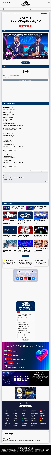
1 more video (25, 62)
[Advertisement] (25, 92)
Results (16, 9)
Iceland (24, 410)
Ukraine (42, 420)
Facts (49, 9)
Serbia (33, 425)
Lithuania (25, 418)
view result (25, 339)
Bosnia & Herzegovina (8, 423)
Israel (24, 413)
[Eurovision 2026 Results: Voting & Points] (16, 378)
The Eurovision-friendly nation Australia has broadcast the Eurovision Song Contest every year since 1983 (21, 439)
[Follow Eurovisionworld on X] (5, 2)
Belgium (6, 422)
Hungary (15, 427)
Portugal (34, 418)
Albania (6, 410)
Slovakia (43, 410)
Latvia (24, 416)
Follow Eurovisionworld (26, 272)
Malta (24, 422)
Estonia (15, 416)
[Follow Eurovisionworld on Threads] (7, 2)
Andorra (6, 411)
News (8, 9)
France (15, 420)
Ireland (24, 411)
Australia (7, 415)
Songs (24, 9)
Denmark (16, 415)
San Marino (34, 423)
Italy (24, 415)
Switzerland (43, 416)
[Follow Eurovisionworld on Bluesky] (9, 2)
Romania (34, 420)
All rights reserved (40, 451)
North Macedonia (35, 413)
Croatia (15, 410)
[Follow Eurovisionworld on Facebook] (2, 2)
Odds (45, 9)
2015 (7, 13)
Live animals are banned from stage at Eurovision (12, 434)
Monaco (24, 425)
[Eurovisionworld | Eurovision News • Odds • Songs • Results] (25, 4)
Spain (42, 413)
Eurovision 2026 (25, 345)
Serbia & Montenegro (35, 427)
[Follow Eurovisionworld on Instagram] (3, 2)
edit (46, 181)
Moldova (25, 423)
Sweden (43, 415)
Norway (33, 415)
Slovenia (43, 411)
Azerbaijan (7, 418)
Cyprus (15, 411)
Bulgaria (6, 425)
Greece (15, 425)
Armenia (6, 413)
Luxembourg (25, 420)
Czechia (15, 413)
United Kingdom (44, 422)
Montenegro (25, 427)
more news (25, 256)
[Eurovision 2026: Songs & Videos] (42, 355)
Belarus (6, 420)
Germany (16, 423)
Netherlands (34, 411)
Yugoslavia (43, 423)
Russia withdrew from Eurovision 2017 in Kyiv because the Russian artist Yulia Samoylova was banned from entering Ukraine (41, 263)
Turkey (42, 418)
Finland (15, 418)
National (39, 9)
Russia (33, 422)
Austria (6, 416)
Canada (6, 427)
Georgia (15, 422)
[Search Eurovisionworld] (2, 9)
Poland (33, 416)
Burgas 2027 (31, 9)
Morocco (34, 410)
